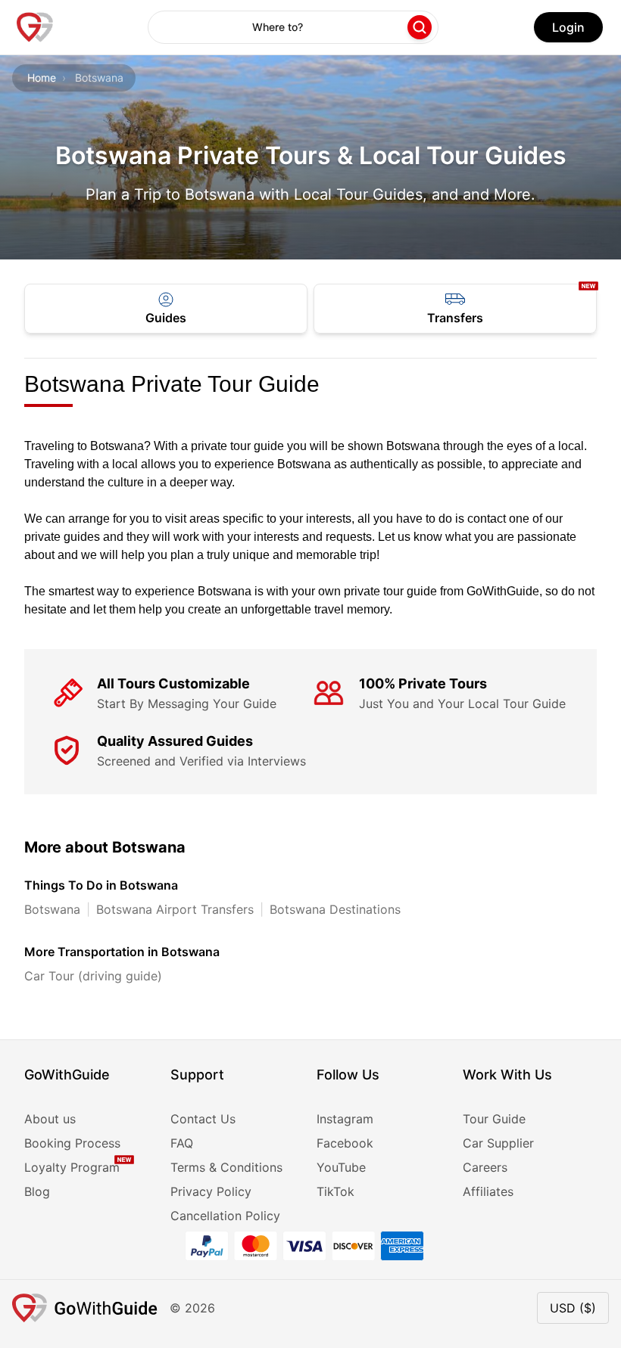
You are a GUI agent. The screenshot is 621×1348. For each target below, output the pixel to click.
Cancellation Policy (225, 1215)
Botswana (52, 909)
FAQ (181, 1143)
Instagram (345, 1118)
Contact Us (203, 1118)
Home (41, 77)
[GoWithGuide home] (35, 27)
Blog (37, 1191)
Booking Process (72, 1143)
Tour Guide (494, 1118)
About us (50, 1118)
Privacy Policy (210, 1191)
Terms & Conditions (226, 1167)
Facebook (345, 1143)
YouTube (341, 1167)
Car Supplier (498, 1143)
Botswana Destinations (335, 909)
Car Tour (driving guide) (93, 975)
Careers (485, 1167)
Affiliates (488, 1191)
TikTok (335, 1191)
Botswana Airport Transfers (175, 909)
